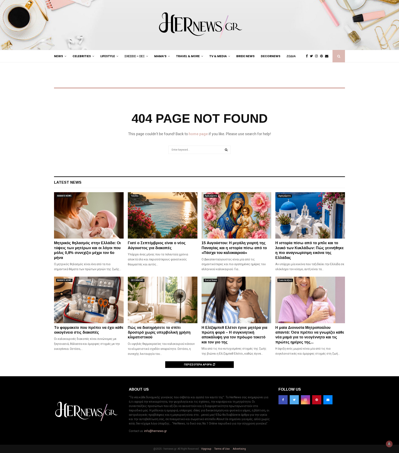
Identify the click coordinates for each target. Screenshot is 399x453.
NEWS (58, 56)
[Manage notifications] (389, 444)
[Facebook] (308, 56)
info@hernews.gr (155, 431)
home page (198, 134)
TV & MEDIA (218, 56)
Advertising (239, 448)
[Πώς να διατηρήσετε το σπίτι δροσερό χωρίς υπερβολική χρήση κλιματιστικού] (162, 300)
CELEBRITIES (82, 56)
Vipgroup (206, 448)
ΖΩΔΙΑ (291, 56)
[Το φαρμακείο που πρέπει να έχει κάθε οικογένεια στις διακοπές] (89, 300)
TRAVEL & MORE (188, 56)
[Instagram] (317, 56)
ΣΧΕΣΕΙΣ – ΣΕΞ (134, 56)
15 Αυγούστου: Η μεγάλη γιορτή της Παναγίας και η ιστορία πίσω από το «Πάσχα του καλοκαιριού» (234, 248)
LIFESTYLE (107, 56)
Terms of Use (222, 448)
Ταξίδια (134, 196)
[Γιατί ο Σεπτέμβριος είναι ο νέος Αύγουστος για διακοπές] (162, 215)
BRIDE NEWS (245, 56)
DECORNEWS (270, 56)
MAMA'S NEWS (64, 196)
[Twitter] (312, 56)
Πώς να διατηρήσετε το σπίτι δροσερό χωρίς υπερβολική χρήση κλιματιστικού (159, 332)
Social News (211, 280)
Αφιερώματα (211, 196)
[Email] (327, 56)
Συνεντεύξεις (285, 280)
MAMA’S (160, 56)
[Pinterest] (322, 56)
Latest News (67, 182)
